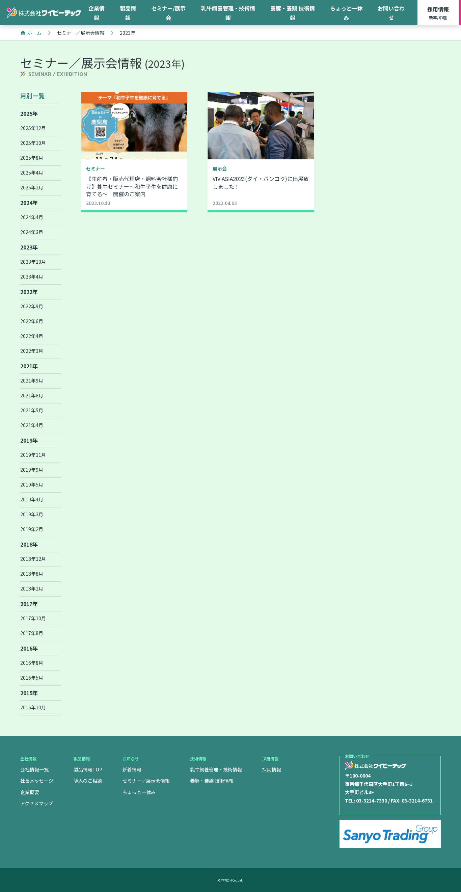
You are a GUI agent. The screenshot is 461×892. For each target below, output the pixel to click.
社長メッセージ (36, 780)
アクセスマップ (36, 803)
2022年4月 (31, 336)
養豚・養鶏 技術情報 (292, 13)
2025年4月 (31, 172)
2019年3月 (31, 514)
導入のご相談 (88, 780)
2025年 (29, 113)
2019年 (29, 440)
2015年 (29, 693)
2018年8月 (31, 573)
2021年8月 (31, 395)
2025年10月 (33, 142)
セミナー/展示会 (168, 13)
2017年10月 (33, 618)
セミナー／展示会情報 (146, 780)
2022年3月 (31, 350)
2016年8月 (31, 662)
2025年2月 (31, 187)
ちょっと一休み (346, 13)
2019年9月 (31, 469)
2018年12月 (33, 558)
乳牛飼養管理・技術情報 (228, 13)
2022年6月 (31, 321)
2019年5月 (31, 484)
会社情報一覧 (34, 769)
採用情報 (438, 12)
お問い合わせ (391, 13)
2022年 (29, 292)
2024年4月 (31, 217)
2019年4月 (31, 499)
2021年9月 (31, 380)
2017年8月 (31, 633)
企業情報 (96, 13)
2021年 (29, 366)
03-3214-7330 (371, 800)
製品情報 (128, 13)
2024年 (29, 203)
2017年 (29, 604)
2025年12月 (33, 128)
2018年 (29, 544)
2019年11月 (33, 454)
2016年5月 (31, 677)
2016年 (29, 648)
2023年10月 (33, 261)
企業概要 (29, 792)
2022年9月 (31, 306)
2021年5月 (31, 410)
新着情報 (132, 769)
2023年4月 (31, 276)
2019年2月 (31, 529)
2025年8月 (31, 157)
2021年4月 (31, 425)
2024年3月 (31, 232)
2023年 (29, 247)
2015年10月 (33, 707)
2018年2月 (31, 588)
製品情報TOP (88, 769)
